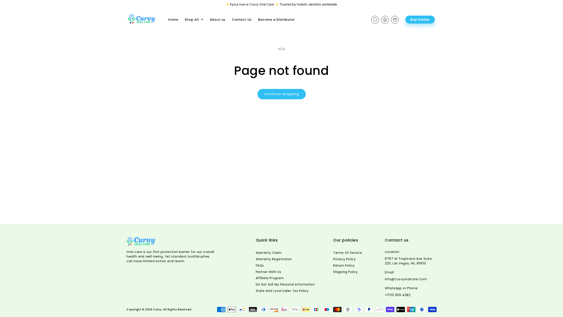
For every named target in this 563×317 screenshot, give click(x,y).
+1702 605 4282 (397, 295)
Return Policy (344, 265)
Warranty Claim (269, 253)
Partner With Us (268, 272)
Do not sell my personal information (285, 284)
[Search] (375, 19)
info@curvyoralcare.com (406, 279)
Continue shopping (281, 94)
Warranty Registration (274, 259)
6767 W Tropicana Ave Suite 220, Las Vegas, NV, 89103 (408, 260)
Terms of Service (347, 253)
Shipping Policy (345, 272)
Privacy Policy (344, 259)
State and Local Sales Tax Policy (282, 291)
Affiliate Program (270, 278)
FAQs (260, 265)
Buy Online (420, 19)
